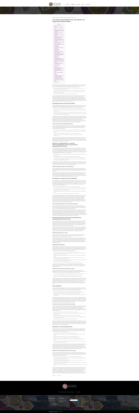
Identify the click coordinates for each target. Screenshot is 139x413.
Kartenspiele (56, 56)
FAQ (49, 406)
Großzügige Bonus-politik (57, 67)
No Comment (59, 375)
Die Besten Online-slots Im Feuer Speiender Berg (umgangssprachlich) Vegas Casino (59, 40)
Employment (50, 401)
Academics (78, 4)
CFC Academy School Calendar (52, 405)
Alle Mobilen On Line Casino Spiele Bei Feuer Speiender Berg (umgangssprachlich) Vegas (59, 76)
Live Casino (55, 66)
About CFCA (68, 4)
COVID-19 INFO (88, 4)
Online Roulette (56, 81)
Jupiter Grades (61, 401)
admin (54, 375)
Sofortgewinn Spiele (57, 55)
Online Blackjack (56, 46)
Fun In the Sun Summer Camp (52, 402)
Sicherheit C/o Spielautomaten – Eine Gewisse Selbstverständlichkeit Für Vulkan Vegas (59, 30)
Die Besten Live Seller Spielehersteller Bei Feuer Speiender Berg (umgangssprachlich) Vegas (59, 59)
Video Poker (56, 74)
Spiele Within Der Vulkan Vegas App (59, 78)
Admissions (73, 4)
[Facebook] (89, 411)
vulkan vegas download (77, 121)
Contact (82, 4)
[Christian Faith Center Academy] (55, 4)
